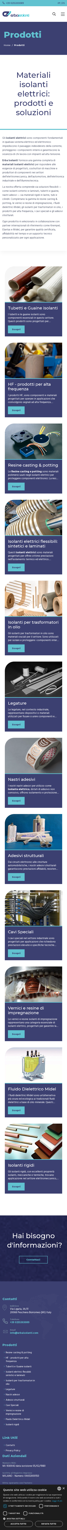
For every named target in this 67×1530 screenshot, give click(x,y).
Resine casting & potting (33, 465)
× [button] (63, 1488)
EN (63, 3)
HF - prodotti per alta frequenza (29, 386)
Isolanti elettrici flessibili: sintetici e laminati (32, 544)
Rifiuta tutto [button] (48, 1524)
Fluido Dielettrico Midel (32, 1089)
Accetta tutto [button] (18, 1524)
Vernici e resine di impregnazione (26, 1010)
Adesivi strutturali (26, 855)
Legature (17, 703)
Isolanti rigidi (21, 1165)
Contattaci (33, 1259)
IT (59, 3)
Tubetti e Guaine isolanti (33, 308)
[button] (33, 1518)
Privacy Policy (13, 1451)
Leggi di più (57, 1500)
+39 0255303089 (15, 3)
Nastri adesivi (21, 779)
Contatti (10, 1445)
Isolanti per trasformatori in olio (33, 624)
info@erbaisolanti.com (24, 1333)
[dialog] (33, 1507)
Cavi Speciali (21, 931)
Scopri (16, 329)
